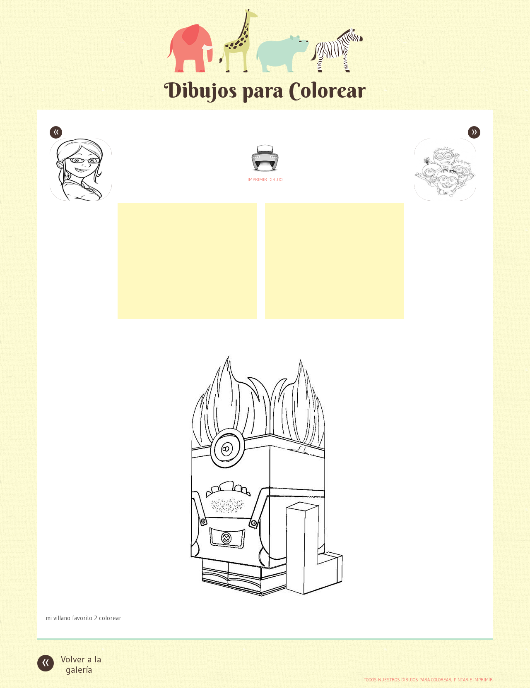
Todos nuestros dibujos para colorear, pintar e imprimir (428, 680)
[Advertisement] (187, 261)
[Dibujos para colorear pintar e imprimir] (265, 40)
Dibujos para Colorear (265, 90)
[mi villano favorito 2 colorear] (265, 602)
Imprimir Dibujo (265, 179)
